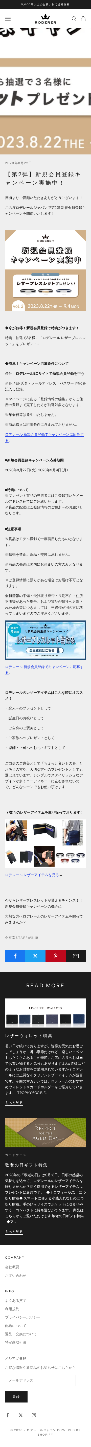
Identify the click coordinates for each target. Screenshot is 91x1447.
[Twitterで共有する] (35, 956)
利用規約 (12, 1309)
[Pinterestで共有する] (56, 956)
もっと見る (14, 1102)
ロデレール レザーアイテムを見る (32, 875)
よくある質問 (15, 1300)
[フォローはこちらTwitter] (20, 1415)
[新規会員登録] (45, 640)
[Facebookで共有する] (15, 956)
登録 (16, 1397)
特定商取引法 (15, 1342)
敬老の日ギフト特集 (26, 1164)
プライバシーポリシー (22, 1317)
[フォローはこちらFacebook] (7, 1415)
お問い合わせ (15, 1275)
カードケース (16, 1155)
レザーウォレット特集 (29, 1035)
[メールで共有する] (76, 956)
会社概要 (12, 1267)
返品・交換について (21, 1334)
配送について (15, 1325)
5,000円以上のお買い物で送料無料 (45, 4)
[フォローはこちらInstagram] (33, 1415)
